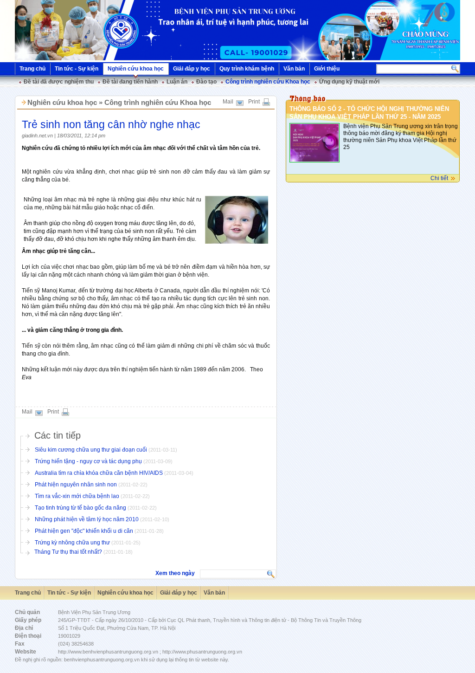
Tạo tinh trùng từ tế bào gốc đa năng (81, 508)
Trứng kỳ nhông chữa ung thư (73, 542)
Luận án (177, 81)
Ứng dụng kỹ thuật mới (349, 81)
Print (254, 101)
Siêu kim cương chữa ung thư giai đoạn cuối (91, 450)
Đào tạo (206, 81)
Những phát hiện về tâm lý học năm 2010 (87, 519)
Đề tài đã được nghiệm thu (59, 81)
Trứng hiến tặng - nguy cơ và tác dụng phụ (89, 461)
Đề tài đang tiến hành (130, 81)
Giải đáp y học (191, 68)
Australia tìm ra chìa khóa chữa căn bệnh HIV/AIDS (99, 473)
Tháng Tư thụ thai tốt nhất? (68, 552)
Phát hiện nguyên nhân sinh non (76, 484)
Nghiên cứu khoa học (136, 68)
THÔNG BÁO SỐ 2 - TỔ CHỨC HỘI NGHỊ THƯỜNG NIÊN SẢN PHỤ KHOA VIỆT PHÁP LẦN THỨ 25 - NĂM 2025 (369, 112)
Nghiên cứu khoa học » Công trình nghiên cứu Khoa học (119, 102)
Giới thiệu (327, 68)
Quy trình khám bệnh (246, 68)
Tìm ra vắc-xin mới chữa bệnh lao (78, 496)
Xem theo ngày (175, 573)
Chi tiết (439, 178)
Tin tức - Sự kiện (76, 68)
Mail (228, 101)
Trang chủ (32, 68)
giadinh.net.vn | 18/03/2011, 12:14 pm (63, 135)
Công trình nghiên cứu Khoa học (267, 81)
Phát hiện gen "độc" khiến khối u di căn (85, 531)
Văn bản (294, 68)
